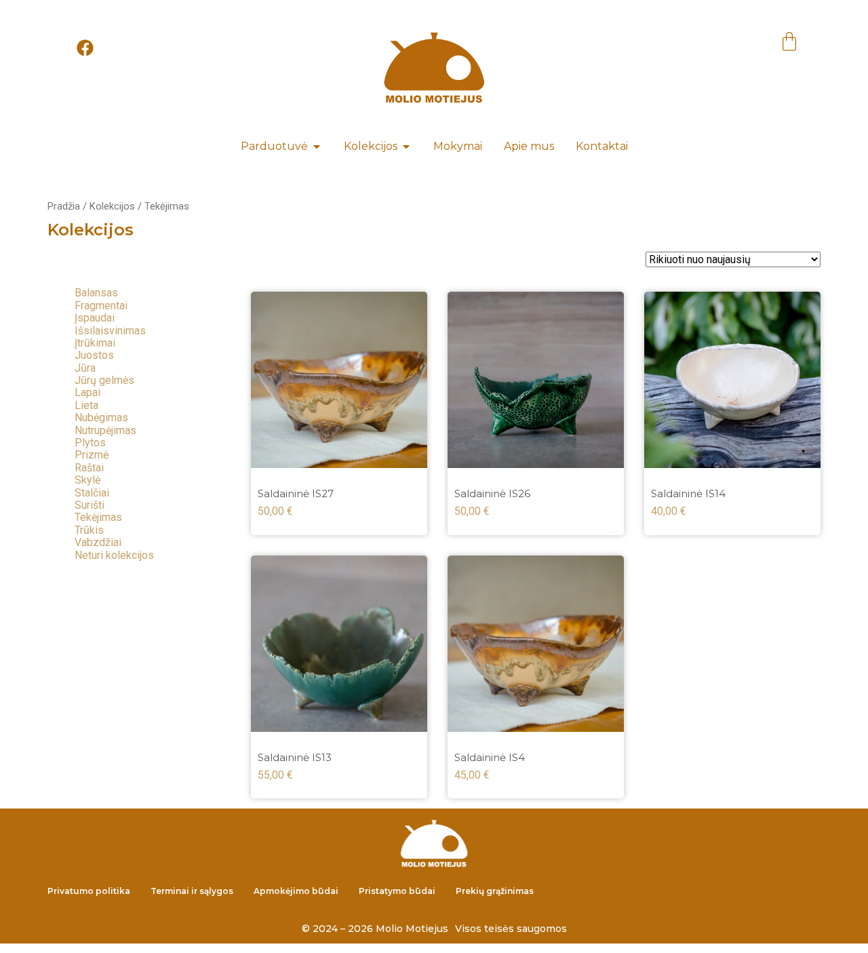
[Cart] (789, 43)
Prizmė (91, 454)
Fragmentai (101, 305)
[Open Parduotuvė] (316, 146)
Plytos (90, 442)
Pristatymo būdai (397, 891)
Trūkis (89, 530)
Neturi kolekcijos (114, 555)
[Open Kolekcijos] (406, 146)
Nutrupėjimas (105, 430)
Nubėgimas (101, 417)
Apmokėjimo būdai (296, 891)
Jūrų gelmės (104, 380)
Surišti (89, 505)
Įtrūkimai (95, 342)
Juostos (94, 355)
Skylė (87, 479)
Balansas (96, 292)
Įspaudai (95, 317)
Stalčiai (92, 492)
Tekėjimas (98, 517)
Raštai (89, 467)
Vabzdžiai (98, 542)
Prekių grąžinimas (495, 891)
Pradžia (63, 206)
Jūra (85, 368)
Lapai (87, 392)
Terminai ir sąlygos (192, 891)
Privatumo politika (88, 891)
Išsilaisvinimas (110, 330)
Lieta (86, 405)
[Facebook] (85, 47)
